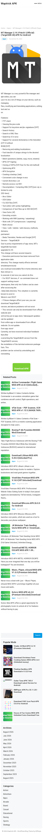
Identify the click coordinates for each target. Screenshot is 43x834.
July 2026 (7, 736)
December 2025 (9, 763)
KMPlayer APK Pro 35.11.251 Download (25, 691)
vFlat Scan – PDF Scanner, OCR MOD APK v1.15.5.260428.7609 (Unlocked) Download (26, 410)
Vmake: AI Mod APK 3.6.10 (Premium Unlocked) (24, 647)
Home (3, 28)
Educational (7, 813)
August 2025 (8, 778)
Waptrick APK (9, 3)
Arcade (6, 802)
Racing (6, 817)
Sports (6, 821)
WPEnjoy (38, 831)
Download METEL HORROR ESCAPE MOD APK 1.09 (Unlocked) (24, 550)
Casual (6, 809)
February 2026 (9, 755)
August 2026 (8, 732)
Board (5, 806)
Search (37, 635)
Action (5, 790)
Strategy (6, 825)
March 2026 (8, 751)
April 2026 (7, 747)
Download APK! (21, 368)
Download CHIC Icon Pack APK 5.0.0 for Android (26, 702)
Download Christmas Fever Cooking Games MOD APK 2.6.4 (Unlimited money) (26, 660)
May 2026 (7, 743)
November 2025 (9, 766)
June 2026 (7, 740)
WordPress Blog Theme (25, 831)
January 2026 (8, 759)
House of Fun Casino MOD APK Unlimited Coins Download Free (26, 714)
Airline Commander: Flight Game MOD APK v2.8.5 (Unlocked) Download (27, 385)
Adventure (7, 794)
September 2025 (10, 774)
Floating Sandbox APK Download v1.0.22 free (23, 670)
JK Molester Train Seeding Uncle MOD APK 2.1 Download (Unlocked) (25, 528)
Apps (9, 28)
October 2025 (8, 770)
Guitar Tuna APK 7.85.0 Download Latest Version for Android (25, 683)
